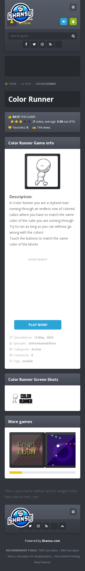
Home (13, 83)
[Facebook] (26, 44)
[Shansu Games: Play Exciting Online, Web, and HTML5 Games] (20, 12)
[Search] (73, 36)
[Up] (62, 526)
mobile (27, 361)
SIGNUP (73, 21)
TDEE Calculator (48, 550)
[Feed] (50, 44)
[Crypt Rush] (27, 450)
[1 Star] (13, 121)
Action (26, 83)
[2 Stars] (17, 121)
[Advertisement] (46, 64)
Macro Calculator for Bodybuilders (29, 556)
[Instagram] (42, 44)
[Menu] (73, 7)
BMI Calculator (70, 550)
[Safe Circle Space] (62, 450)
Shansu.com (51, 541)
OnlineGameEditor (42, 343)
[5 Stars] (30, 121)
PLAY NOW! (38, 324)
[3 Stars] (21, 121)
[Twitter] (34, 44)
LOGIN (63, 21)
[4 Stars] (25, 121)
